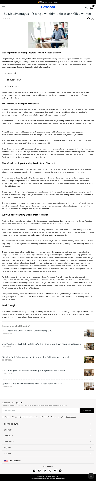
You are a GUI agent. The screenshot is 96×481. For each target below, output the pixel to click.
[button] (48, 424)
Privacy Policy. (71, 417)
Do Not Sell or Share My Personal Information (48, 478)
